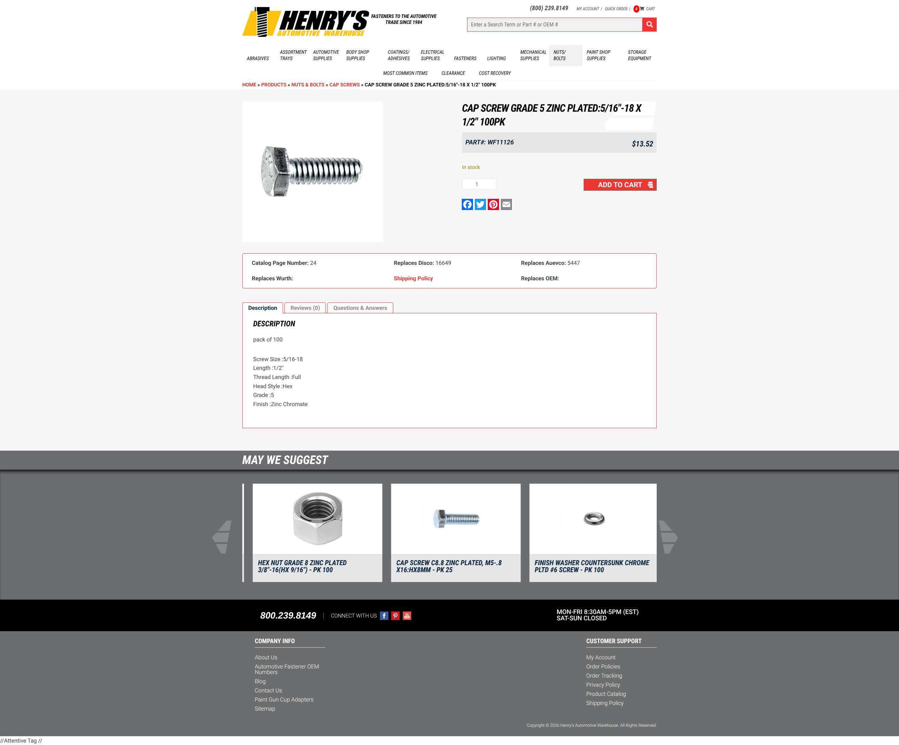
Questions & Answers (360, 308)
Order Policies (603, 666)
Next (672, 537)
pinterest (395, 616)
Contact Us (268, 690)
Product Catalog (606, 694)
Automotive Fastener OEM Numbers (287, 669)
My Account (588, 8)
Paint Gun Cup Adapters (284, 699)
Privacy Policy (603, 684)
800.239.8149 (288, 615)
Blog (260, 681)
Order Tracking (604, 675)
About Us (266, 657)
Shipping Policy (605, 703)
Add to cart (620, 185)
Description (262, 308)
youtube (407, 616)
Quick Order (616, 8)
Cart (645, 8)
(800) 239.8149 (549, 8)
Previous (226, 537)
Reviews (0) (305, 308)
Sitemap (265, 708)
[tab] (262, 308)
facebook (384, 616)
